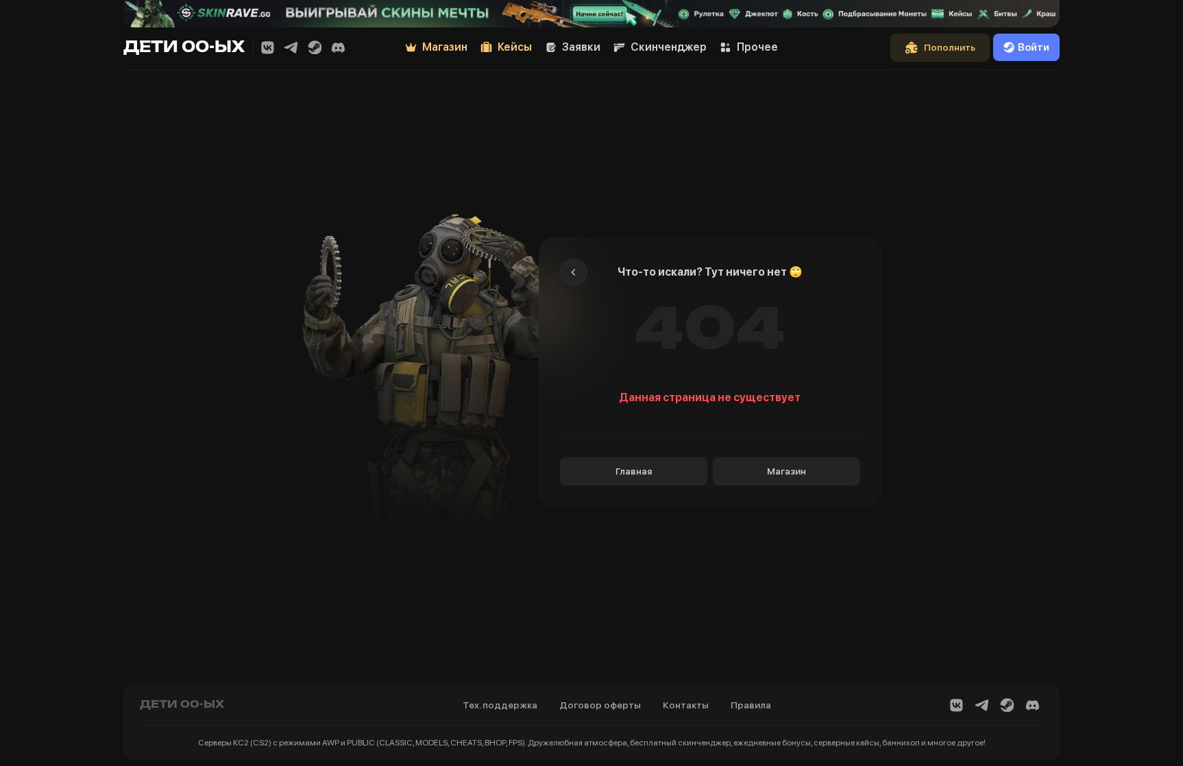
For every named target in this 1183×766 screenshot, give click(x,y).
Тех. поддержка (500, 704)
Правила (751, 704)
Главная (633, 471)
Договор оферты (600, 704)
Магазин (786, 471)
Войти (1033, 47)
